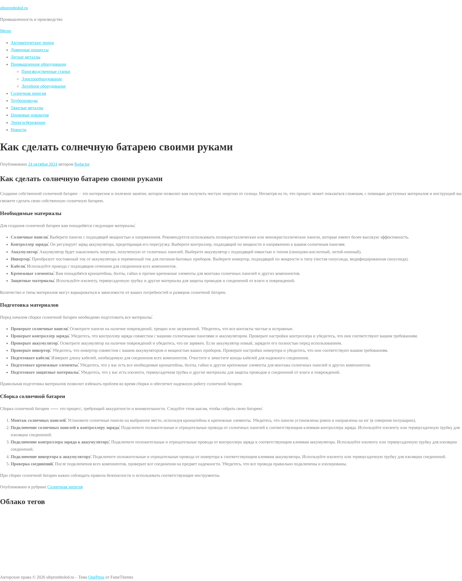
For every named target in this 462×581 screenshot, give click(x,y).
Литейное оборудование (43, 86)
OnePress (96, 577)
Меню (5, 31)
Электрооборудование (41, 79)
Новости (18, 129)
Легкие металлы (25, 57)
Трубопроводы (24, 100)
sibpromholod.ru (14, 8)
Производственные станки (45, 71)
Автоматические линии (32, 42)
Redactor (82, 164)
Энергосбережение (28, 122)
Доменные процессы (30, 50)
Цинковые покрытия (30, 115)
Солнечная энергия (28, 93)
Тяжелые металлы (27, 108)
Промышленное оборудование (38, 64)
